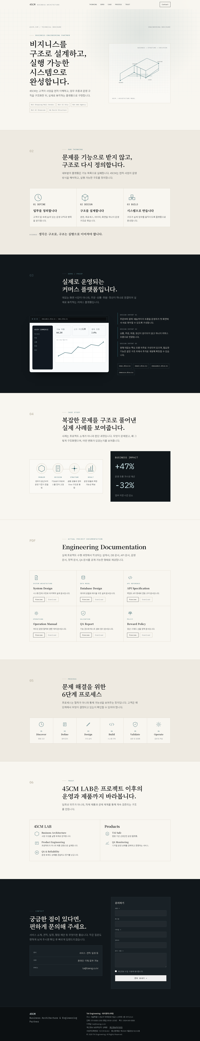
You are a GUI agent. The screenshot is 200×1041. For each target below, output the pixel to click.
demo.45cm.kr (124, 366)
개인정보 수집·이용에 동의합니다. (130, 971)
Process (118, 4)
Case (110, 4)
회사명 (117, 919)
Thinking (93, 4)
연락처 (117, 940)
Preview (38, 599)
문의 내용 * (119, 951)
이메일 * (118, 930)
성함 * (117, 908)
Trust (127, 4)
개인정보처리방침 (115, 1027)
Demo (102, 4)
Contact (165, 4)
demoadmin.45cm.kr (160, 366)
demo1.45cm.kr (141, 366)
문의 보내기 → (140, 978)
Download (52, 599)
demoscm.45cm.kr (126, 372)
